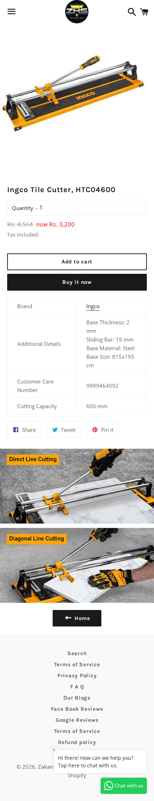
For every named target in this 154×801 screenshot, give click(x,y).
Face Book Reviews (77, 709)
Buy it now (77, 282)
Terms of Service (77, 664)
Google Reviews (77, 720)
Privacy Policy (77, 675)
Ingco (93, 306)
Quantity (22, 207)
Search (77, 653)
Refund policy (77, 742)
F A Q (77, 686)
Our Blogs (77, 698)
